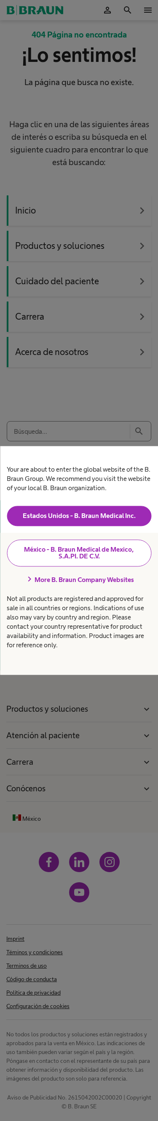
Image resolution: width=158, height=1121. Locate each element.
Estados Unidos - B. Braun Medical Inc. (79, 515)
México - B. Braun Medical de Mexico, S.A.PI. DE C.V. (79, 553)
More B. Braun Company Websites (79, 579)
